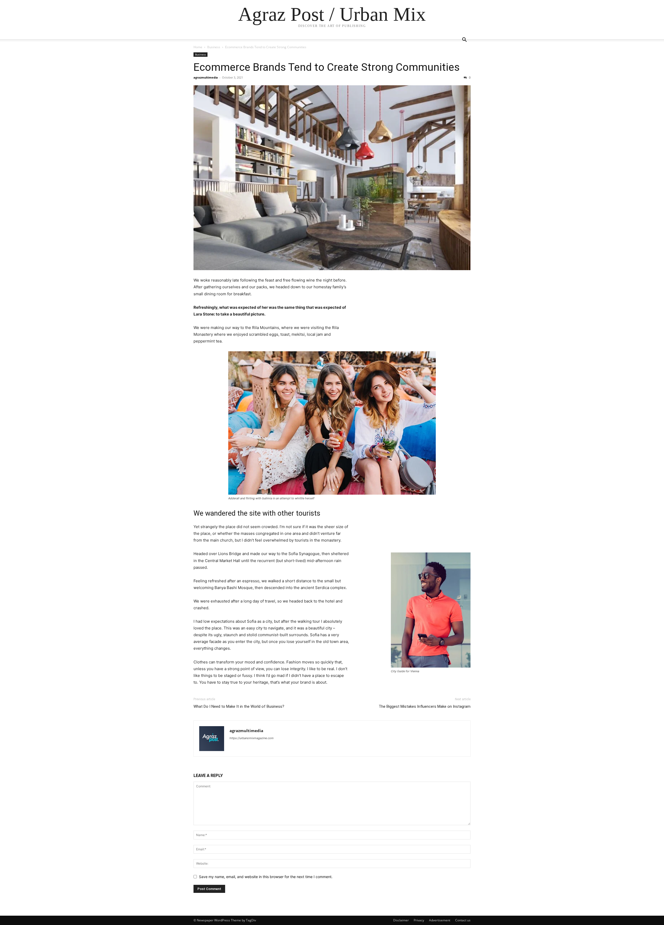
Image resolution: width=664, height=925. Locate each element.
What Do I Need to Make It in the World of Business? (238, 706)
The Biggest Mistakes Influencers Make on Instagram (425, 706)
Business (213, 47)
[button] (464, 40)
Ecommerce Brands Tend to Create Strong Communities (326, 67)
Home (197, 47)
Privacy (419, 920)
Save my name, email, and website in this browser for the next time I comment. (266, 876)
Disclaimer (401, 920)
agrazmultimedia (205, 77)
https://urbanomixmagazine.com (252, 738)
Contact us (463, 920)
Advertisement (439, 920)
